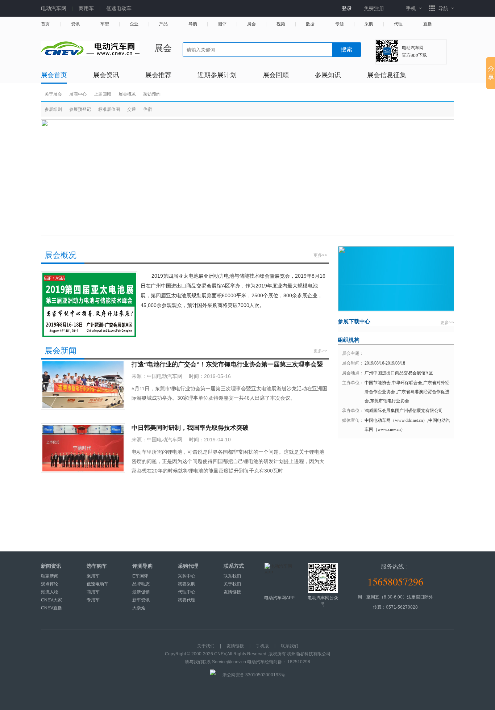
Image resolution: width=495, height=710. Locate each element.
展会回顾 (276, 75)
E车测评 (140, 576)
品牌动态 (141, 584)
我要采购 (186, 584)
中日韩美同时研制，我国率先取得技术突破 (190, 427)
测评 (222, 24)
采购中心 (186, 576)
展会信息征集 (386, 75)
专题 (339, 24)
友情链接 (232, 592)
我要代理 (186, 599)
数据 (310, 24)
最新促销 (141, 592)
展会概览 (127, 94)
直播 (427, 24)
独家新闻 (49, 576)
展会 (251, 24)
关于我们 (232, 584)
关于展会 (53, 94)
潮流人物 (49, 592)
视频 (280, 24)
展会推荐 (158, 75)
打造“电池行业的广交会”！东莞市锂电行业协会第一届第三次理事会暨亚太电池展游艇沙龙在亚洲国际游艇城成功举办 (227, 365)
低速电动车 (119, 8)
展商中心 (78, 94)
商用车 (86, 8)
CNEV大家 (51, 599)
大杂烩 (138, 607)
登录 (347, 8)
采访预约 (152, 94)
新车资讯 (141, 599)
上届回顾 (102, 94)
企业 (134, 24)
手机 (411, 8)
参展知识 (328, 75)
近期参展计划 (217, 75)
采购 (369, 24)
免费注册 (374, 8)
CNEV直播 (51, 607)
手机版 (262, 645)
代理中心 (186, 592)
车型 (104, 24)
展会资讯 (106, 75)
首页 (45, 24)
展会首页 (54, 75)
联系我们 (232, 576)
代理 (398, 24)
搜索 (346, 49)
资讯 (75, 24)
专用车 (93, 599)
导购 (192, 24)
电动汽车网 (53, 8)
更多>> (320, 255)
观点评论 (49, 584)
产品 (163, 24)
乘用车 (93, 576)
